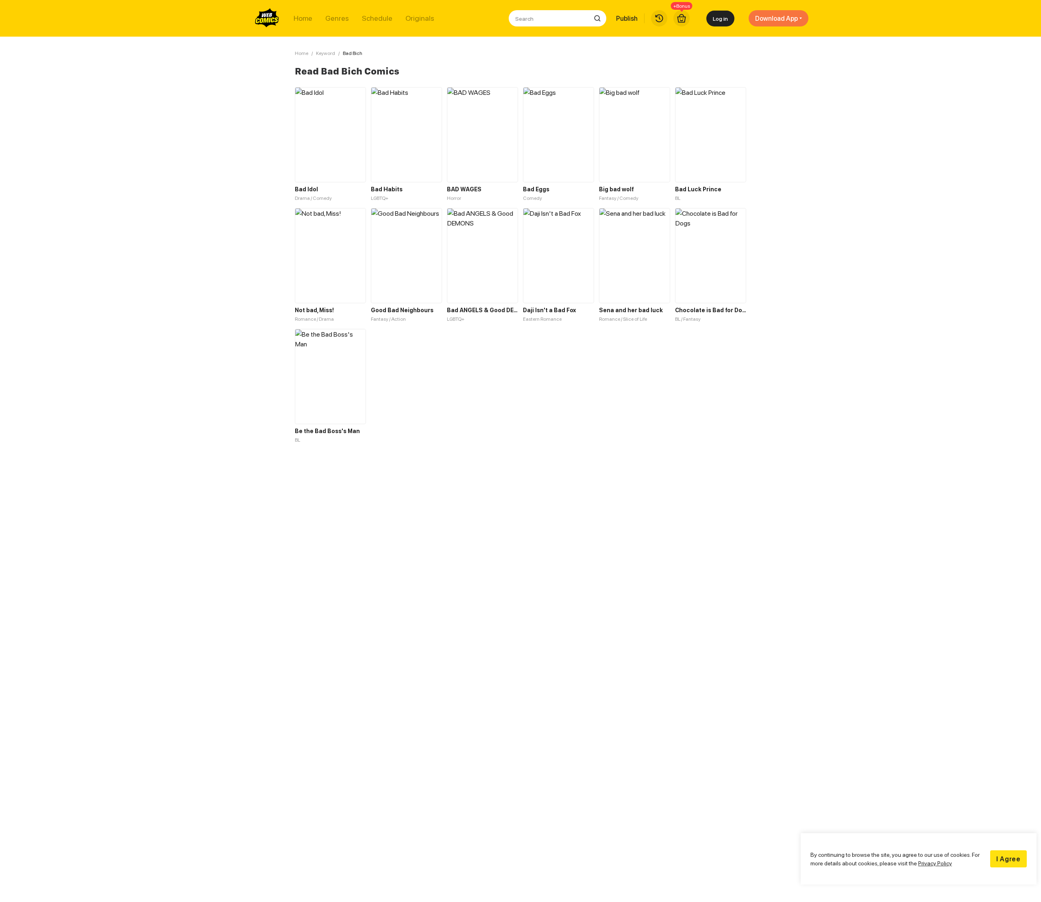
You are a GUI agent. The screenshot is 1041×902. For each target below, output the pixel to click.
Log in (720, 18)
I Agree (1008, 859)
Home (303, 18)
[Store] (681, 18)
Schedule (377, 18)
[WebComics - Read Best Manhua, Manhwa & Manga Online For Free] (267, 18)
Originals (419, 18)
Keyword (325, 53)
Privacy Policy (935, 863)
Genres (337, 18)
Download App (776, 18)
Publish (627, 18)
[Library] (659, 18)
